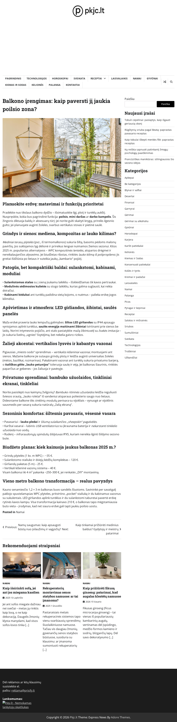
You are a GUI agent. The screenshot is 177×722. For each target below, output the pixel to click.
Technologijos (37, 78)
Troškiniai (130, 351)
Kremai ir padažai (135, 277)
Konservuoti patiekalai (137, 264)
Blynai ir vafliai (133, 190)
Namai (137, 78)
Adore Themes (120, 717)
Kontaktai (73, 84)
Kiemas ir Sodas (15, 84)
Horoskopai (60, 78)
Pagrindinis (13, 78)
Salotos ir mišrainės (136, 320)
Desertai (129, 196)
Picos (128, 301)
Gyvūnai (152, 78)
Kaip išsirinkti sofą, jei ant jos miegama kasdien (21, 590)
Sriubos (129, 326)
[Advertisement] (88, 49)
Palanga (54, 84)
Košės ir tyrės (132, 270)
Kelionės (37, 84)
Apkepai (129, 177)
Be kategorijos (133, 184)
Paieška (129, 99)
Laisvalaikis (119, 78)
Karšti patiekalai (134, 245)
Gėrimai (129, 215)
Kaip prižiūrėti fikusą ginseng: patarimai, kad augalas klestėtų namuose (102, 592)
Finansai (129, 202)
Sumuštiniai (131, 332)
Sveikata (79, 78)
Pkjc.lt (73, 717)
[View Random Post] (164, 82)
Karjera (129, 239)
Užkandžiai (131, 357)
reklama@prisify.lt (23, 690)
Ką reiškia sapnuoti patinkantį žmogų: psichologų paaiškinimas (146, 151)
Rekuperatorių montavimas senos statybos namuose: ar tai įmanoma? (60, 594)
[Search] (171, 82)
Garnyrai (130, 208)
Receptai (96, 78)
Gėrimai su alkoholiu (136, 221)
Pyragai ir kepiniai (135, 308)
